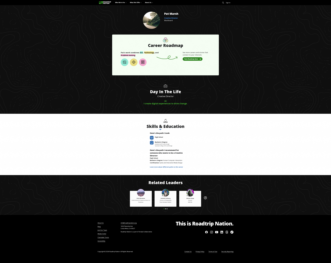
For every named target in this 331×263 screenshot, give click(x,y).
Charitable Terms (103, 237)
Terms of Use (212, 251)
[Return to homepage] (105, 2)
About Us (101, 223)
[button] (205, 198)
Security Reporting (227, 251)
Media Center (102, 234)
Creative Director (171, 18)
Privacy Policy (200, 251)
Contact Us (188, 251)
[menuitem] (223, 3)
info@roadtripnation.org (129, 223)
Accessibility (101, 241)
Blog (99, 227)
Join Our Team (102, 230)
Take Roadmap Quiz (191, 59)
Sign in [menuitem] (228, 3)
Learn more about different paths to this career (166, 167)
